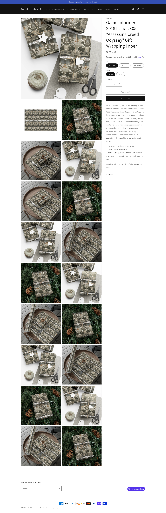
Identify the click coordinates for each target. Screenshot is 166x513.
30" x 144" (138, 65)
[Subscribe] (58, 488)
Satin (121, 74)
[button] (133, 9)
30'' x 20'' (112, 65)
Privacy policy (53, 508)
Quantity (109, 79)
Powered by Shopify (41, 508)
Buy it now (125, 98)
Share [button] (110, 174)
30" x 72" (124, 65)
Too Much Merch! (30, 508)
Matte (111, 74)
